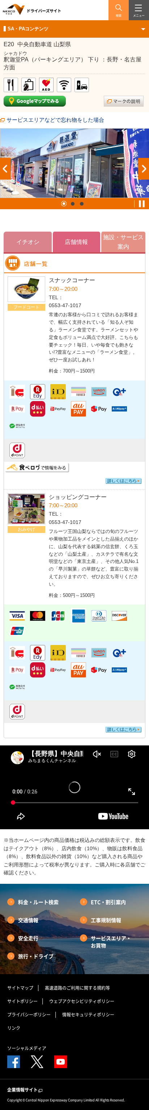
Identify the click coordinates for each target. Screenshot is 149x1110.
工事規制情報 (106, 920)
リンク (13, 1028)
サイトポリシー (22, 1001)
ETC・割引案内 (108, 901)
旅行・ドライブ (36, 956)
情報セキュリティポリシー (88, 1014)
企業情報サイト (22, 1090)
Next (143, 169)
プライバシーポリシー (29, 1014)
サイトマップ (20, 988)
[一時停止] (141, 203)
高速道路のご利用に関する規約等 (77, 988)
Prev (5, 169)
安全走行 (28, 938)
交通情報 (28, 920)
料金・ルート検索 (38, 901)
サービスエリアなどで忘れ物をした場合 (55, 120)
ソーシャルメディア (26, 1048)
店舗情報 (76, 242)
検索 (119, 15)
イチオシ (27, 242)
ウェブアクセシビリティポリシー (81, 1001)
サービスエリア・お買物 (111, 941)
